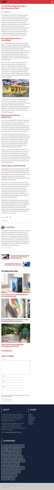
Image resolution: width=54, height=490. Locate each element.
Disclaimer (31, 420)
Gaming (9, 460)
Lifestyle (5, 464)
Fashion (4, 456)
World (12, 478)
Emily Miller (7, 11)
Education (5, 453)
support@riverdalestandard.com (13, 432)
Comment (3, 359)
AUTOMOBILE (5, 446)
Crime (4, 449)
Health (16, 460)
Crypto (10, 449)
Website (3, 386)
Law (22, 460)
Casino (21, 446)
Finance (19, 456)
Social (11, 471)
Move (3, 467)
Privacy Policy (32, 417)
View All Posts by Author (6, 247)
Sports (18, 471)
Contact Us (31, 423)
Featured (12, 456)
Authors (30, 422)
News (7, 220)
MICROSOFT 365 (14, 464)
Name (3, 376)
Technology (6, 475)
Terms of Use (31, 419)
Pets (15, 467)
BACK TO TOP (6, 487)
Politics (21, 467)
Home (29, 414)
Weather (5, 478)
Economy (17, 449)
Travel (14, 475)
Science (4, 471)
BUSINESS (3, 220)
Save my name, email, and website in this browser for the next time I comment (15, 396)
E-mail (3, 381)
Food (3, 460)
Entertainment (15, 453)
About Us (30, 415)
